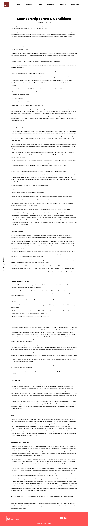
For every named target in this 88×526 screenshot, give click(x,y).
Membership (29, 4)
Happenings (62, 4)
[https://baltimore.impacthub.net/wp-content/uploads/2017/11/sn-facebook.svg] (65, 518)
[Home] (6, 4)
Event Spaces (50, 4)
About (18, 4)
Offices (40, 4)
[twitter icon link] (4, 268)
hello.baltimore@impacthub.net (33, 388)
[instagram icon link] (4, 264)
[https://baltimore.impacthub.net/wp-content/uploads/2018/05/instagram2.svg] (61, 518)
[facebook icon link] (4, 271)
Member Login (75, 4)
